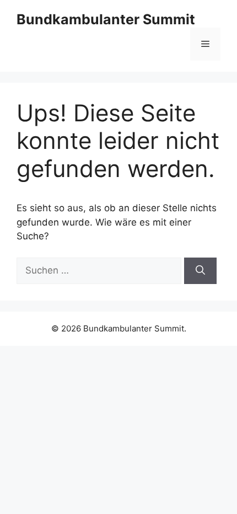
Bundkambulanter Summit (106, 19)
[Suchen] (200, 271)
